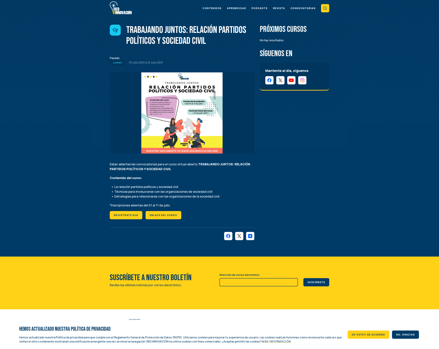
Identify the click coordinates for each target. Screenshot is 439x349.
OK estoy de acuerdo (368, 334)
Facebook (269, 80)
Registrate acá (126, 215)
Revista (279, 8)
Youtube (291, 80)
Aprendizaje (236, 8)
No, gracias (405, 334)
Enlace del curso (163, 215)
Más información (276, 341)
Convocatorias (303, 8)
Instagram (302, 80)
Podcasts (260, 8)
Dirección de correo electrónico (239, 274)
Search (325, 8)
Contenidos (212, 8)
